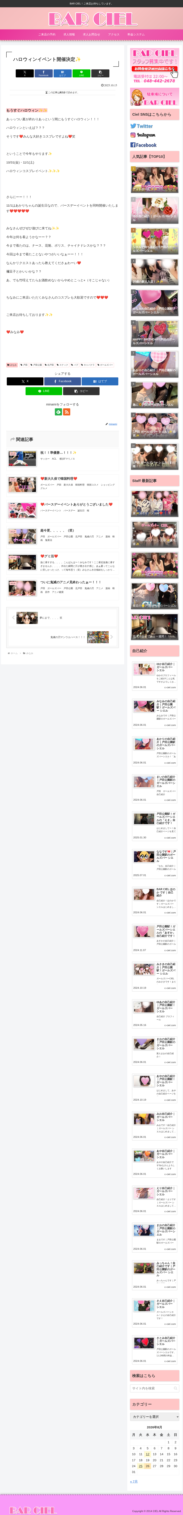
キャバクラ (89, 365)
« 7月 (134, 1481)
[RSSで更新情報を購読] (66, 411)
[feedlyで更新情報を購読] (58, 411)
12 (147, 1454)
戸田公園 (37, 365)
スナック (64, 365)
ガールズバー (106, 365)
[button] (100, 73)
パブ (76, 365)
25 (140, 1466)
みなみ (13, 365)
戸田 (25, 365)
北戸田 (50, 365)
